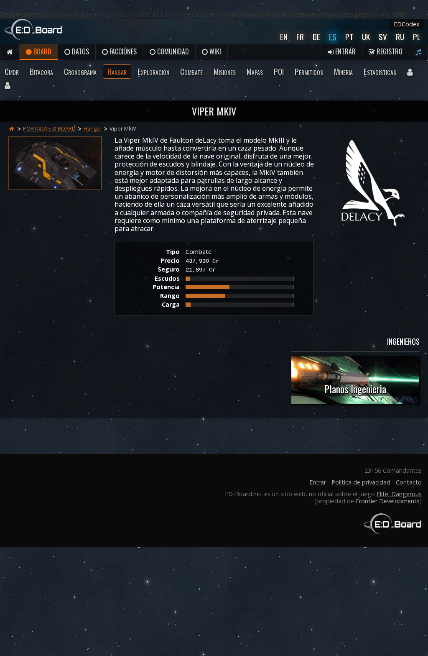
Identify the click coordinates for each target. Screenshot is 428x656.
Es (332, 37)
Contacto (409, 482)
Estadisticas (380, 71)
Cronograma (80, 71)
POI (279, 71)
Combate (191, 71)
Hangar (117, 71)
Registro (389, 51)
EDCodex (407, 24)
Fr (300, 37)
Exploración (153, 71)
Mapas (255, 71)
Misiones (225, 71)
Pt (349, 37)
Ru (400, 37)
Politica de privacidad (360, 482)
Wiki (214, 51)
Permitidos (309, 71)
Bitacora (41, 71)
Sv (383, 37)
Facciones (122, 51)
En (284, 37)
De (316, 37)
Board (41, 51)
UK (366, 37)
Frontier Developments (388, 501)
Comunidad (172, 51)
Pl (416, 37)
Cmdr (12, 71)
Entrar (345, 51)
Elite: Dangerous (399, 494)
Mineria (343, 71)
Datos (79, 51)
